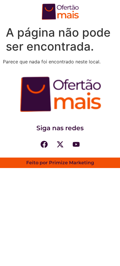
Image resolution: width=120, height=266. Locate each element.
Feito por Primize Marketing (60, 162)
